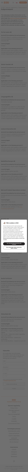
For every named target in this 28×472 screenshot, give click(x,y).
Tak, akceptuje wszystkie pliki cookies (14, 244)
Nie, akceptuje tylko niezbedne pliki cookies (14, 248)
